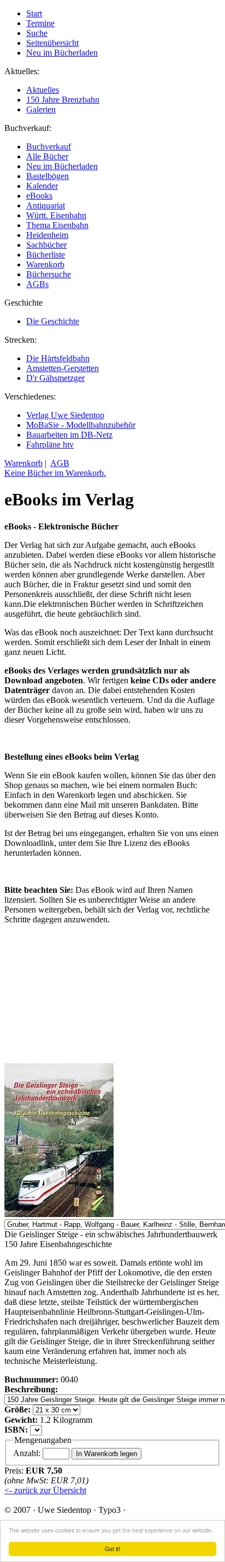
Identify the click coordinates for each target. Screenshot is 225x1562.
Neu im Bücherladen (62, 52)
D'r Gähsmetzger (55, 378)
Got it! (112, 1549)
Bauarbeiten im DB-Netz (69, 434)
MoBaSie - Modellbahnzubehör (80, 425)
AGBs (37, 284)
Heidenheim (47, 235)
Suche (37, 33)
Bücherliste (45, 254)
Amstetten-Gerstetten (62, 368)
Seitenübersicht (52, 42)
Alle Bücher (47, 156)
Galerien (41, 109)
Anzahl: (28, 1453)
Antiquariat (45, 205)
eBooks (39, 195)
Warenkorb (45, 264)
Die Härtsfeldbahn (58, 358)
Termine (40, 23)
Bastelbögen (47, 176)
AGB (59, 463)
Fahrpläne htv (50, 444)
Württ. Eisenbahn (56, 215)
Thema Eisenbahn (57, 225)
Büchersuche (48, 274)
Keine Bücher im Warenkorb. (55, 473)
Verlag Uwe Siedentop (65, 415)
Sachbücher (46, 244)
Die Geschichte (52, 321)
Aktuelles (42, 89)
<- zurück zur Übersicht (45, 1490)
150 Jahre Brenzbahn (62, 99)
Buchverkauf (48, 146)
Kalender (42, 185)
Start (34, 13)
